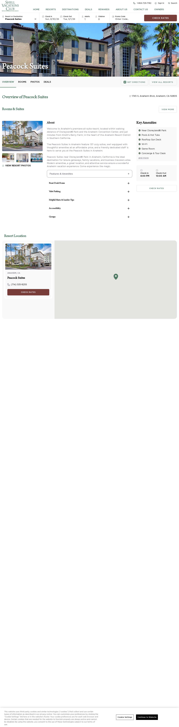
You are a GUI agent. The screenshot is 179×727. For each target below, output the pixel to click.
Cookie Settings (125, 717)
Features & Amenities (61, 174)
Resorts (51, 9)
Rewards (103, 9)
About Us (121, 9)
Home (36, 9)
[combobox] (19, 19)
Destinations (70, 9)
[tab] (36, 9)
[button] (172, 3)
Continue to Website (146, 717)
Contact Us (141, 9)
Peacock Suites (16, 278)
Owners (159, 9)
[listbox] (89, 19)
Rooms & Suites (13, 109)
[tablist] (98, 9)
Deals (88, 9)
